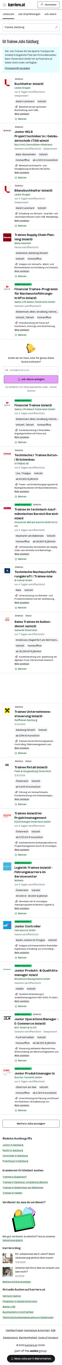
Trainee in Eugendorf (15, 1176)
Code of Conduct (48, 1337)
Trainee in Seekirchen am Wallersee (23, 1187)
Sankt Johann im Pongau (30, 940)
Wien (33, 311)
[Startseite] (17, 4)
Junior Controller (27, 926)
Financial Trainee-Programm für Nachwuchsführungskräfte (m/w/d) (36, 293)
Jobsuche (8, 14)
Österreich (22, 781)
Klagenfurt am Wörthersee (44, 639)
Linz (18, 473)
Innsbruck (22, 639)
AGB (53, 1330)
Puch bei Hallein (25, 1037)
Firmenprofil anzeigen (17, 68)
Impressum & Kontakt (37, 1330)
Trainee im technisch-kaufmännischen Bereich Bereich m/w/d (36, 513)
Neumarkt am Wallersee (30, 535)
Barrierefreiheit (28, 1337)
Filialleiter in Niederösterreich (20, 1301)
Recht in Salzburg (13, 1150)
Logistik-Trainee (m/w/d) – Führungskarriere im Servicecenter (33, 872)
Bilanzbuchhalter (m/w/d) (33, 190)
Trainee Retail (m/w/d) (30, 767)
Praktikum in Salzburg (15, 1161)
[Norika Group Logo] (31, 1352)
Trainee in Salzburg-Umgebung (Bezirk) (25, 1182)
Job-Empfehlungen (29, 14)
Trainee (12, 41)
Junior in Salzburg (13, 1144)
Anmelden (50, 4)
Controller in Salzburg (15, 1155)
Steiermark (23, 311)
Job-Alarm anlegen (33, 379)
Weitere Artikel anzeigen (17, 1281)
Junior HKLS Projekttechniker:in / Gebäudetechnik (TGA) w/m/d (36, 136)
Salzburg (32, 41)
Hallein (20, 988)
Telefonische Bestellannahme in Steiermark (28, 1317)
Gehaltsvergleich (13, 1240)
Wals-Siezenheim (26, 154)
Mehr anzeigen (21, 114)
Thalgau (26, 473)
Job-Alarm (50, 14)
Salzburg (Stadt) (38, 253)
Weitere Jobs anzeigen (31, 1123)
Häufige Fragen (14, 1330)
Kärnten (53, 311)
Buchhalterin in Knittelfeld (18, 1312)
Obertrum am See (26, 1087)
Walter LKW (9, 1306)
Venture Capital (12, 1295)
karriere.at (37, 1289)
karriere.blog (12, 1248)
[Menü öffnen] (4, 4)
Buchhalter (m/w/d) (28, 84)
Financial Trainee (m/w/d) (33, 405)
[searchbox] (31, 27)
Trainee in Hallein (12, 1192)
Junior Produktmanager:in (34, 1073)
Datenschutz (10, 1337)
